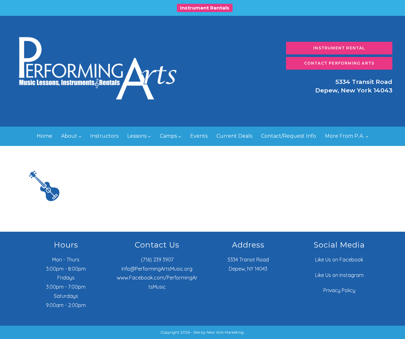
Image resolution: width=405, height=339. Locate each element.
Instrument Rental (339, 48)
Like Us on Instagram (339, 275)
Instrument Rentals (204, 8)
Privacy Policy (339, 290)
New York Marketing (225, 332)
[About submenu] (80, 136)
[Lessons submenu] (149, 136)
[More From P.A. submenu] (367, 136)
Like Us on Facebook (339, 259)
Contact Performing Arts (339, 63)
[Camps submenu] (179, 136)
